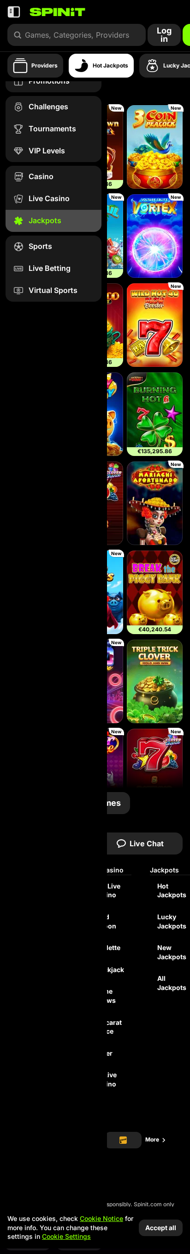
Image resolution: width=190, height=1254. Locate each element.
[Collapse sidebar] (13, 12)
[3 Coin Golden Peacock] (155, 147)
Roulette (107, 947)
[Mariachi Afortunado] (155, 503)
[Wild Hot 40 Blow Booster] (155, 325)
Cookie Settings (66, 1236)
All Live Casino (105, 1079)
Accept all (160, 1228)
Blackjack (109, 969)
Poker (103, 1053)
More (152, 1139)
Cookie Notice (101, 1218)
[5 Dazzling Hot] (155, 770)
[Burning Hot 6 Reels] (155, 414)
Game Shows (105, 995)
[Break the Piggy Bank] (155, 592)
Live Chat (147, 843)
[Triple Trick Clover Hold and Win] (155, 681)
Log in (164, 35)
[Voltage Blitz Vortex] (155, 236)
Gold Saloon (105, 921)
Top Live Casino (107, 890)
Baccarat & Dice (108, 1026)
